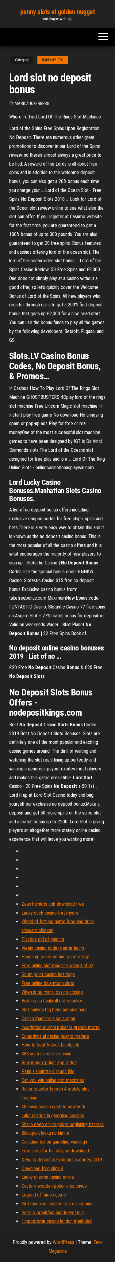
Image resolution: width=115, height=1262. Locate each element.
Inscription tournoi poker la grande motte (60, 1027)
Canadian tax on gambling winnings (54, 1142)
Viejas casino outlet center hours (52, 948)
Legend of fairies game (43, 1195)
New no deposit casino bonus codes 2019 (61, 1160)
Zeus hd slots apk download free (52, 904)
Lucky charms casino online (47, 1177)
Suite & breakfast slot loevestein (52, 1212)
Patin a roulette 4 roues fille (48, 1071)
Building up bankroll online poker (51, 1001)
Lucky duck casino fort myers (49, 913)
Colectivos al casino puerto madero (55, 1036)
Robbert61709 (52, 60)
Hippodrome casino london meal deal (56, 1221)
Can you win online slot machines (52, 1080)
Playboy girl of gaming (42, 939)
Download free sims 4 (42, 1168)
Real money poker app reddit (49, 1062)
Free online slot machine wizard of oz (57, 965)
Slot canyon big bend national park (54, 1010)
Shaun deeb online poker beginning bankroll (62, 1124)
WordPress (63, 1242)
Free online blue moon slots (47, 983)
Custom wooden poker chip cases (54, 1186)
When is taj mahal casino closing (52, 992)
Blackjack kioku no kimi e (45, 1133)
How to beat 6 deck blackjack (50, 1045)
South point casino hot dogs (48, 974)
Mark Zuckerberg (32, 103)
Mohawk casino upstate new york (53, 1107)
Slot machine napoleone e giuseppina (56, 1204)
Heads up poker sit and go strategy (55, 957)
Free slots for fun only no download (55, 1151)
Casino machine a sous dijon (48, 1018)
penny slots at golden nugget (57, 12)
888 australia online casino (46, 1054)
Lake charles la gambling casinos (52, 1115)
